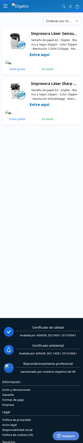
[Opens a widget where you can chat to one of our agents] (66, 436)
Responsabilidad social (17, 430)
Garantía (8, 395)
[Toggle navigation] (5, 6)
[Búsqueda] (64, 6)
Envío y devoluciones (16, 390)
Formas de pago (13, 400)
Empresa (8, 405)
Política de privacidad (16, 420)
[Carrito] (77, 6)
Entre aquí (39, 54)
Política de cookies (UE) (17, 435)
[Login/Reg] (70, 6)
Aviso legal (9, 425)
